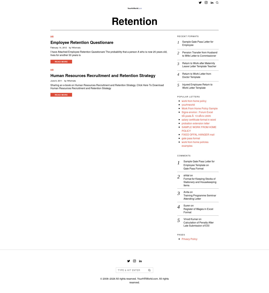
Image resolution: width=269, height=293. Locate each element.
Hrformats (76, 47)
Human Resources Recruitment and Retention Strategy (102, 75)
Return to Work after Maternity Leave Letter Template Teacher (199, 65)
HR (52, 36)
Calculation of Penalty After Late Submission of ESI (199, 224)
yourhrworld (188, 104)
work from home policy (194, 101)
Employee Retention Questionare (81, 42)
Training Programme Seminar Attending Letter (200, 197)
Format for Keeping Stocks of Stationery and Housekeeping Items (200, 182)
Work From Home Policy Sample (200, 108)
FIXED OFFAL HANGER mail (198, 134)
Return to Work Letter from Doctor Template (196, 75)
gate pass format (191, 138)
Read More (61, 61)
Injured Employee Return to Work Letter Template (197, 86)
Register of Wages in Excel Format (198, 210)
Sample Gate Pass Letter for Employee (197, 43)
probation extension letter (196, 123)
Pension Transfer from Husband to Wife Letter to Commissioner (199, 54)
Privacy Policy (189, 239)
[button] (149, 270)
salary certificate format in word (199, 119)
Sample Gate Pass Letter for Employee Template (199, 163)
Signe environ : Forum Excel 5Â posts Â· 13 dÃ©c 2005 (197, 114)
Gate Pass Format (193, 168)
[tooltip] (200, 2)
